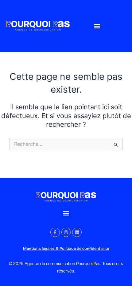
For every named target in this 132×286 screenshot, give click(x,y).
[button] (97, 26)
